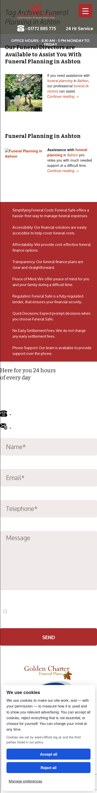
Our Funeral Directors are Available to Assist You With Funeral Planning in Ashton (43, 54)
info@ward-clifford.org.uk (40, 427)
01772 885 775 (42, 28)
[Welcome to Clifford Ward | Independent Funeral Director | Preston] (48, 14)
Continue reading (63, 96)
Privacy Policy (68, 611)
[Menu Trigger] (85, 10)
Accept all (48, 754)
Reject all (48, 767)
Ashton (82, 80)
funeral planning (60, 80)
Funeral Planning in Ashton (43, 136)
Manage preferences (25, 781)
